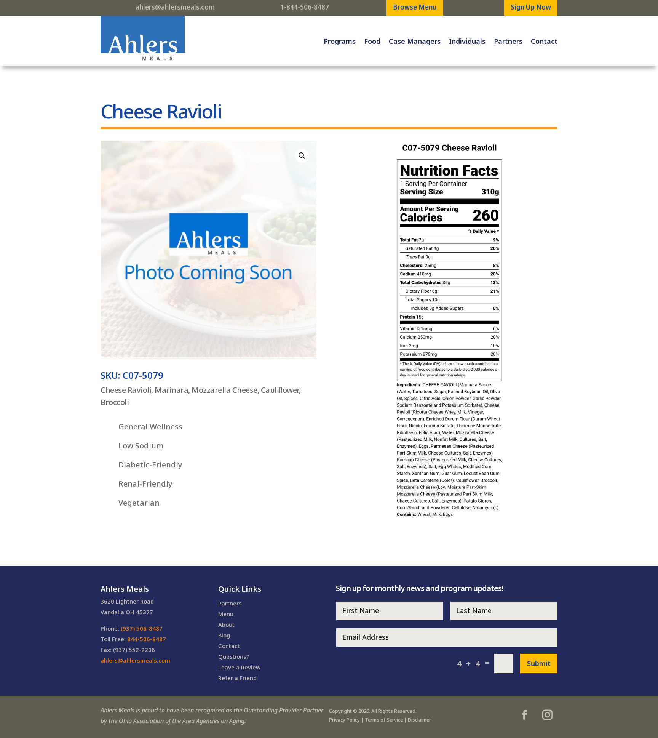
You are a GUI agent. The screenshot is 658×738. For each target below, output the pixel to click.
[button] (302, 156)
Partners (508, 41)
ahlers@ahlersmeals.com (175, 7)
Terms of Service (384, 719)
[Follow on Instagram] (547, 715)
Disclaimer (419, 719)
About (226, 624)
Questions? (233, 656)
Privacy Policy (344, 719)
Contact (544, 41)
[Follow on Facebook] (524, 715)
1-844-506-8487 (304, 7)
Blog (224, 635)
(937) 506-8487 (142, 628)
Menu (225, 614)
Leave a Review (239, 667)
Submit (539, 663)
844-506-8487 (146, 639)
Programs (340, 41)
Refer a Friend (237, 678)
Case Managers (415, 41)
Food (372, 41)
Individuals (467, 41)
